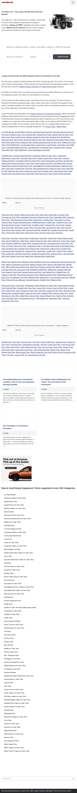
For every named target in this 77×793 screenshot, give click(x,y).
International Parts (53, 243)
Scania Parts (41, 288)
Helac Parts (6, 238)
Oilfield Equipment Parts (48, 275)
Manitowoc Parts (28, 262)
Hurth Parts (56, 241)
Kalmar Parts (54, 246)
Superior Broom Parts (47, 296)
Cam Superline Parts (27, 145)
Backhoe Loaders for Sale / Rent (37, 137)
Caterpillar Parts (33, 147)
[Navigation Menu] (73, 2)
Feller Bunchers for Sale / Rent (21, 220)
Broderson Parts (26, 142)
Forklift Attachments (39, 222)
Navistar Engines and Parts (31, 272)
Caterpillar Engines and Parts (16, 147)
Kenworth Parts (11, 249)
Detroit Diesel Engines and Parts (13, 163)
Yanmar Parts (19, 355)
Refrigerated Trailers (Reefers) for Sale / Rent (41, 286)
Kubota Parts (19, 251)
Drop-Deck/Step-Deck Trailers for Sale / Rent (49, 168)
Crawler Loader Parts (44, 158)
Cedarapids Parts (46, 147)
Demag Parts (68, 161)
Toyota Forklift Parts (47, 342)
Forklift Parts (50, 222)
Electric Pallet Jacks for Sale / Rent (26, 215)
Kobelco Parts (34, 249)
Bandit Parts (65, 137)
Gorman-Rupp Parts (33, 230)
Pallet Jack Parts (7, 215)
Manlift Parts (50, 256)
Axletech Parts (20, 137)
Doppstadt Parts (39, 166)
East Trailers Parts (18, 174)
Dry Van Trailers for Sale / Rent (12, 171)
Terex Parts (16, 342)
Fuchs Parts (60, 225)
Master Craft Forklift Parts (56, 265)
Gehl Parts (10, 228)
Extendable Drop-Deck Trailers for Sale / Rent (37, 217)
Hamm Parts (29, 233)
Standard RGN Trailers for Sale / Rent (54, 293)
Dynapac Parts (47, 171)
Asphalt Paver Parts (44, 135)
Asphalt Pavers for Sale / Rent (62, 135)
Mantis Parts (55, 262)
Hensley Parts (23, 238)
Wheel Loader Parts (23, 352)
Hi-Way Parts (34, 238)
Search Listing (63, 57)
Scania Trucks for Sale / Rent (57, 288)
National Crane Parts (13, 272)
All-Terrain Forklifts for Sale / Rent (13, 135)
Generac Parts (28, 228)
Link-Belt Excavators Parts (40, 254)
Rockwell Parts (11, 288)
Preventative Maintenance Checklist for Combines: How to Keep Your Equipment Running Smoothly (18, 382)
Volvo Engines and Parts (24, 350)
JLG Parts (9, 246)
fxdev (6, 433)
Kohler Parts (44, 249)
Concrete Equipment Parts (22, 156)
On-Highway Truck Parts (19, 277)
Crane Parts (15, 158)
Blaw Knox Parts (53, 140)
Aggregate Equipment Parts (42, 132)
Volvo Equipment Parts (41, 350)
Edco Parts (39, 174)
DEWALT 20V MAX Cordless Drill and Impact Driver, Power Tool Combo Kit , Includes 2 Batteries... (38, 325)
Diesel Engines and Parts (44, 163)
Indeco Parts (26, 243)
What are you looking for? (15, 57)
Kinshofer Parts (23, 249)
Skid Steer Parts (69, 291)
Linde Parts (10, 254)
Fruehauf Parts (50, 225)
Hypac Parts (65, 241)
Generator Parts (39, 228)
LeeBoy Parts (61, 251)
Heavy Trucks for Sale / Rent (44, 233)
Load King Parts (68, 254)
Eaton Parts (30, 174)
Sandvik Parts (22, 288)
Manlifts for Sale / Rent (42, 262)
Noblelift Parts (61, 272)
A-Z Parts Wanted (8, 132)
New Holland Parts (48, 272)
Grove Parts (10, 233)
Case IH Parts (51, 145)
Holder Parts (24, 241)
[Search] (73, 779)
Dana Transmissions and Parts (52, 161)
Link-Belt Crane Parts (22, 254)
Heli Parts (14, 238)
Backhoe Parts (55, 137)
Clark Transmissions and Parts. (39, 150)
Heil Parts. (59, 233)
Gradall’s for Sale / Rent (59, 230)
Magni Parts (29, 256)
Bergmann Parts (7, 140)
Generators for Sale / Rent (55, 228)
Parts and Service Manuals (15, 280)
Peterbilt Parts (45, 280)
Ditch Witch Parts (60, 163)
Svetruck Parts (61, 296)
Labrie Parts (41, 251)
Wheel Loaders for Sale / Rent (41, 352)
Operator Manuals (32, 280)
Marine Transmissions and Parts (17, 265)
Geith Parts (18, 228)
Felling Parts (37, 220)
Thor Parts (36, 342)
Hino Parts (43, 238)
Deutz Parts (30, 163)
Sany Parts (32, 288)
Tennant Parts (6, 342)
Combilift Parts (7, 156)
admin (7, 389)
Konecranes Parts (8, 251)
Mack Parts (5, 256)
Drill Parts (28, 168)
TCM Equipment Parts (26, 298)
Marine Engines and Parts (29, 87)
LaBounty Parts (30, 251)
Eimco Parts (48, 174)
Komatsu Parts (65, 249)
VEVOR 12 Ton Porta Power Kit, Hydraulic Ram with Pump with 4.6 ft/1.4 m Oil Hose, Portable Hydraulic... (38, 198)
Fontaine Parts (7, 222)
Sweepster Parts (12, 298)
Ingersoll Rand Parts (39, 243)
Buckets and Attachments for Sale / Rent (47, 142)
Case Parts (61, 145)
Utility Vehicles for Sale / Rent (30, 347)
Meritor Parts (24, 267)
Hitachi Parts (52, 238)
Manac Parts (6, 262)
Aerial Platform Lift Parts (23, 132)
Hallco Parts (19, 233)
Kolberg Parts (55, 249)
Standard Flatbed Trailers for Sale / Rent (26, 293)
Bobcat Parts (64, 140)
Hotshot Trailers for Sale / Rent (40, 241)
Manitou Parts (16, 262)
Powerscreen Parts (8, 286)
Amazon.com (65, 116)
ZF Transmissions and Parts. (35, 355)
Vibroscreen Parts (8, 350)
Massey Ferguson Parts (38, 265)
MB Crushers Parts (12, 267)
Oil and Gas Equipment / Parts (27, 275)
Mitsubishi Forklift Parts (38, 270)
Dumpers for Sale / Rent (32, 171)
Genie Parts (10, 230)
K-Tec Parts (45, 246)
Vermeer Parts (68, 347)
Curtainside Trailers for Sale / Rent (27, 161)
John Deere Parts (20, 246)
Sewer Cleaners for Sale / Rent (27, 291)
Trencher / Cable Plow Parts (50, 345)
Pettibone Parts (55, 280)
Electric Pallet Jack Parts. (62, 174)
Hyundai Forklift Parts (13, 243)
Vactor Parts (57, 347)
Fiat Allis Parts (48, 220)
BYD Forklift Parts (13, 145)
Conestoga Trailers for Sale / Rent (44, 156)
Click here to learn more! (62, 791)
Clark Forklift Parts (20, 150)
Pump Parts (20, 286)
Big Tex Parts (18, 140)
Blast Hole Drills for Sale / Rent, (35, 140)
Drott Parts (69, 168)
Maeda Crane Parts (17, 256)
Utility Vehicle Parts (49, 87)
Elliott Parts (53, 215)
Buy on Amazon (40, 208)
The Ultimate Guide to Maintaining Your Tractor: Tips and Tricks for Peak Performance (56, 382)
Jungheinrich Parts (33, 246)
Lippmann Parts (56, 254)
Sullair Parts (24, 296)
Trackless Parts (60, 342)
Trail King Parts (15, 345)
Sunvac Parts (34, 296)
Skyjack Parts (6, 293)
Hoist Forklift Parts (12, 241)
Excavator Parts (63, 215)
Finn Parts (66, 220)
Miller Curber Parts (62, 267)
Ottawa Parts (44, 277)
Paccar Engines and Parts (59, 277)
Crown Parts (57, 158)
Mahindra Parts (39, 256)
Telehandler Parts (55, 298)
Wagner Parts (65, 350)
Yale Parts (10, 355)
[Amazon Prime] (24, 202)
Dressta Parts (20, 168)
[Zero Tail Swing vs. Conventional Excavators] (18, 422)
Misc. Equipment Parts (21, 270)
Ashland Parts (31, 135)
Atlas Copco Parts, (8, 137)
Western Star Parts (8, 352)
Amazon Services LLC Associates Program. (45, 114)
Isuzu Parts (65, 243)
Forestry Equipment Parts (22, 222)
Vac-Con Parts (47, 347)
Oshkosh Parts (33, 277)
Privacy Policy (51, 126)
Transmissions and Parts (31, 345)
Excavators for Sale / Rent (11, 217)
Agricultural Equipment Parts (63, 132)
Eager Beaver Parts (60, 171)
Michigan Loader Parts (47, 267)
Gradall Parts (46, 230)
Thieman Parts (26, 342)
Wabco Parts (54, 350)
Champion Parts (59, 147)
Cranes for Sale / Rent (28, 158)
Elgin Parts (44, 215)
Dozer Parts (10, 168)
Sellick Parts (10, 291)
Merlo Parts (34, 267)
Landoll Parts (51, 251)
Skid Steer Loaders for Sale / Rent (51, 291)
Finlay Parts (58, 220)
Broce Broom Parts (12, 142)
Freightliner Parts (38, 225)
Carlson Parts (40, 145)
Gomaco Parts (20, 230)
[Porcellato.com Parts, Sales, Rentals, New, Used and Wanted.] (8, 2)
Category (33, 57)
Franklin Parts (26, 225)
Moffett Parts (52, 270)
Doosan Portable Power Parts (21, 166)
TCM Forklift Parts (41, 298)
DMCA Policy (61, 126)
